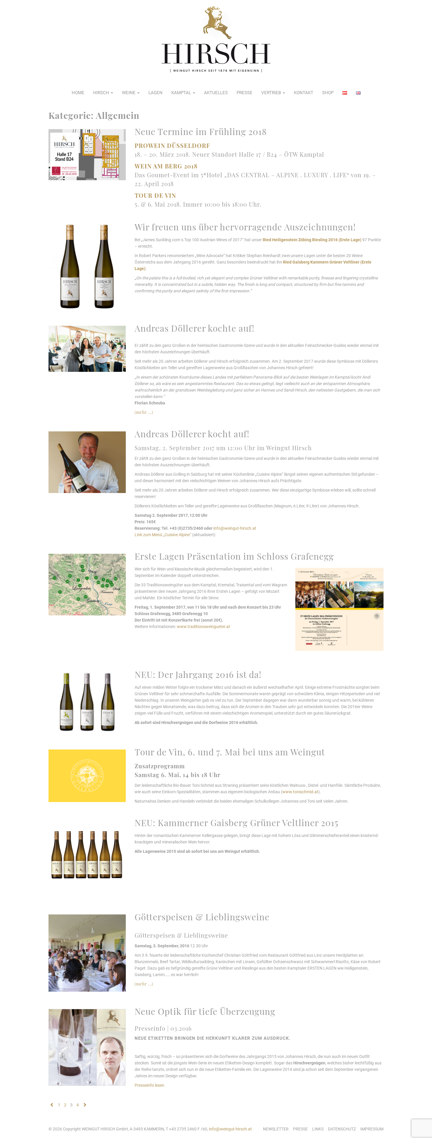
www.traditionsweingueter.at (203, 626)
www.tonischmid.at (300, 791)
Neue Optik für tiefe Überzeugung (205, 1011)
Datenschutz (342, 1129)
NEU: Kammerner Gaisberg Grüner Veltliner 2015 (236, 822)
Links (318, 1129)
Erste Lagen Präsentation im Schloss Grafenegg (234, 556)
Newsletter (276, 1129)
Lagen (155, 92)
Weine (129, 92)
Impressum (372, 1129)
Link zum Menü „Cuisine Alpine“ (163, 534)
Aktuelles (216, 92)
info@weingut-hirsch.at (234, 528)
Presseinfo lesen (149, 1085)
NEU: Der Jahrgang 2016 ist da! (198, 674)
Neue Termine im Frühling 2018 (201, 131)
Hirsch (101, 92)
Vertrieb (271, 92)
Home (78, 92)
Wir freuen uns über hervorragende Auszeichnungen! (245, 227)
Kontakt (303, 92)
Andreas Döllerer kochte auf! (194, 328)
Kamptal (181, 92)
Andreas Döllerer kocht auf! (192, 434)
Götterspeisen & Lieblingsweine (202, 917)
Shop (328, 92)
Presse (244, 92)
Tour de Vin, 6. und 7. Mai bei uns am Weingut (230, 752)
